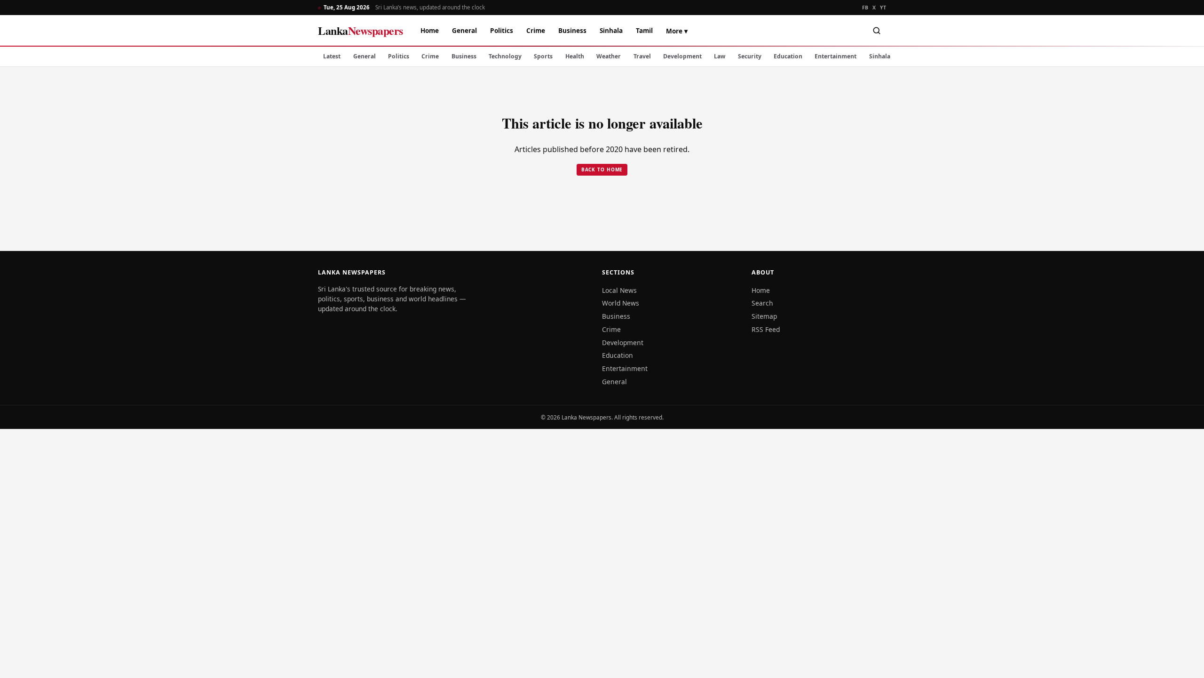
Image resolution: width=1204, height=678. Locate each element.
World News (620, 303)
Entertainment (835, 56)
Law (719, 56)
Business (572, 30)
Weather (608, 56)
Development (682, 56)
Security (749, 56)
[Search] (876, 30)
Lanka (360, 30)
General (464, 30)
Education (788, 56)
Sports (543, 56)
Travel (642, 56)
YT (883, 7)
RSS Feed (766, 329)
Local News (619, 290)
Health (574, 56)
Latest (332, 56)
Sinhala (611, 30)
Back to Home (602, 169)
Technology (505, 56)
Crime (535, 30)
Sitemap (764, 316)
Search (762, 303)
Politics (501, 30)
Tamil (644, 30)
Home (429, 30)
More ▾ (677, 30)
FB (865, 7)
